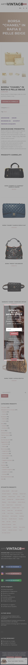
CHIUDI (14, 359)
